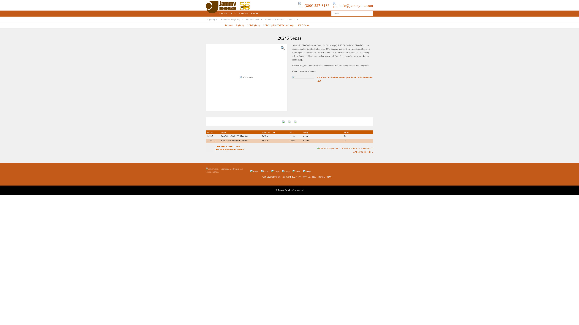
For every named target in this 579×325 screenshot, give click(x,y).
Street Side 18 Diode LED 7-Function (234, 140)
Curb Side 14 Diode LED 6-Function (234, 136)
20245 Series (303, 25)
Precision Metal (252, 19)
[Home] (228, 2)
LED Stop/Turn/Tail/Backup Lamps (278, 25)
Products (223, 13)
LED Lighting (253, 25)
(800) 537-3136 (309, 177)
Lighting (211, 19)
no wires (306, 136)
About (233, 13)
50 (345, 140)
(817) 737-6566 (324, 177)
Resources (243, 13)
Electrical (291, 19)
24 (345, 136)
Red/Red (265, 136)
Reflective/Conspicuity (230, 19)
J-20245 (210, 136)
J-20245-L (211, 140)
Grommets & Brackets (274, 19)
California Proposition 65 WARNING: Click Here (362, 150)
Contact (254, 13)
